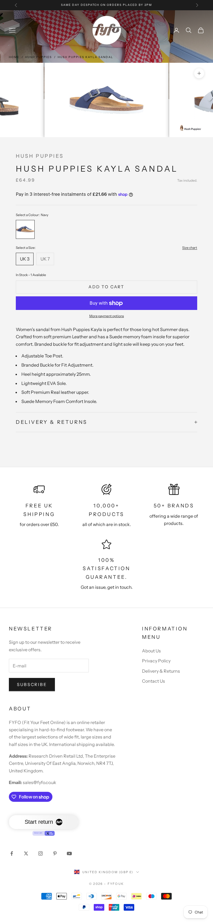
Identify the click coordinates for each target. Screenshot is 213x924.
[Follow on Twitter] (26, 853)
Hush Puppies (38, 57)
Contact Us (153, 681)
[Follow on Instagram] (40, 853)
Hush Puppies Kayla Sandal (85, 57)
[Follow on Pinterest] (55, 853)
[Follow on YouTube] (69, 853)
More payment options (106, 316)
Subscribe (32, 684)
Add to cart (106, 286)
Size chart (189, 248)
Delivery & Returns (161, 671)
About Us (151, 650)
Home (14, 57)
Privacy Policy (156, 660)
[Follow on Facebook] (11, 853)
